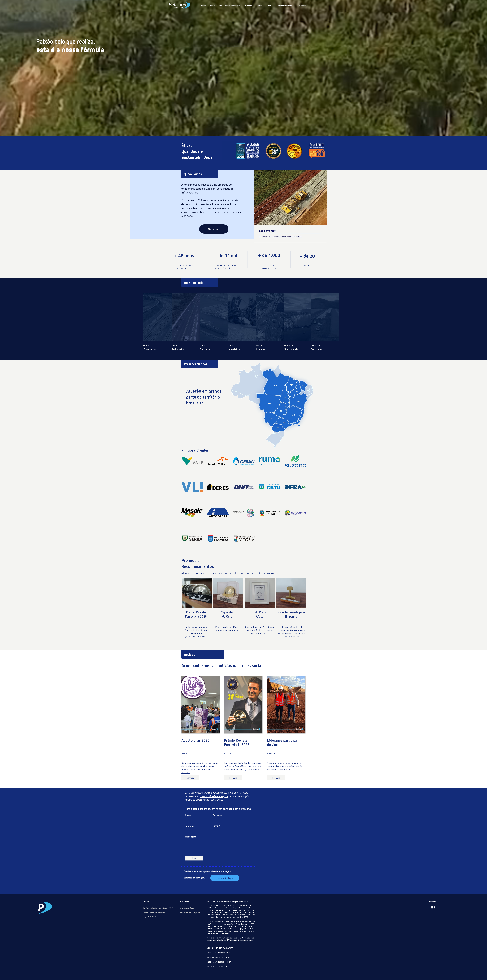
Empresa (217, 815)
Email (215, 826)
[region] (167, 315)
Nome (188, 815)
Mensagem (190, 836)
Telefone (189, 826)
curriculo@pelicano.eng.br (214, 796)
